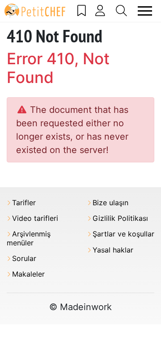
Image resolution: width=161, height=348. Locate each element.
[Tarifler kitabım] (81, 10)
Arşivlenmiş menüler (29, 238)
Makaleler (28, 274)
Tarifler (24, 203)
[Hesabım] (100, 10)
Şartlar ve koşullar (123, 234)
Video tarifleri (35, 218)
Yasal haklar (113, 250)
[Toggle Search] (121, 10)
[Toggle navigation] (145, 10)
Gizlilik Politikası (120, 218)
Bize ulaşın (110, 203)
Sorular (24, 258)
